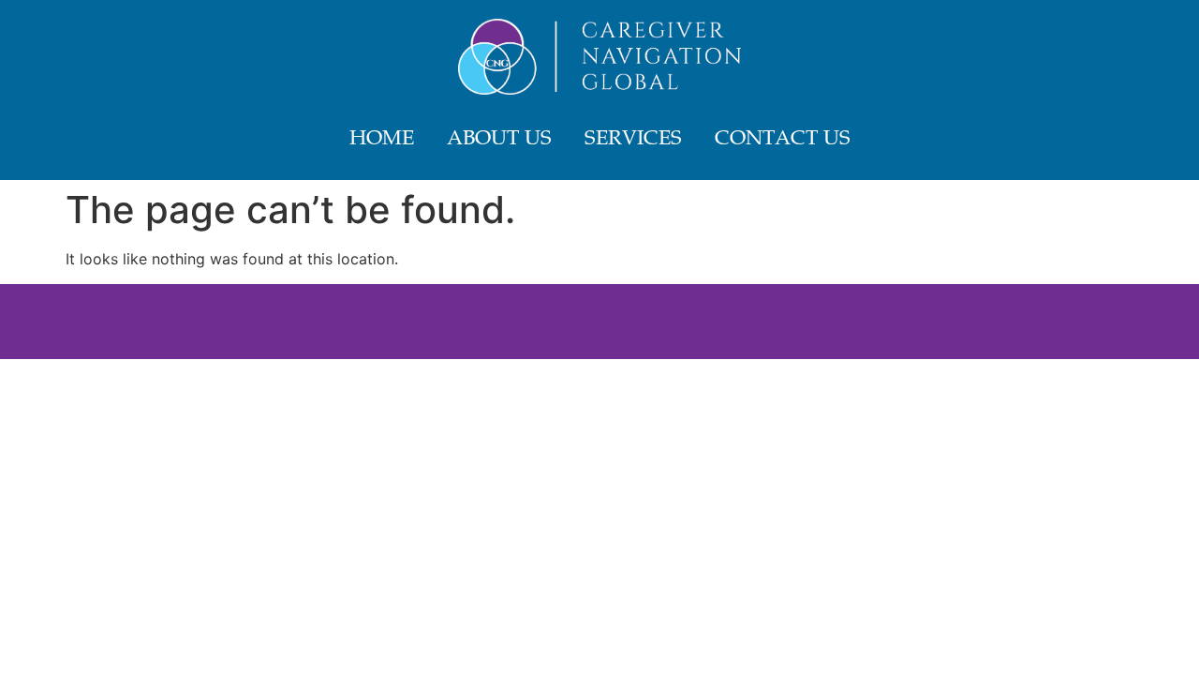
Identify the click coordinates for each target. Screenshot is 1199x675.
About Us (499, 139)
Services (633, 139)
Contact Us (783, 139)
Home (381, 139)
